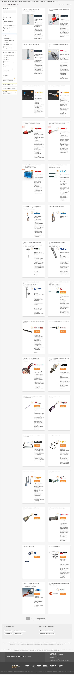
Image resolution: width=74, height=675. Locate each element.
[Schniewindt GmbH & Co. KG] (65, 514)
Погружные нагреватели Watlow (46, 630)
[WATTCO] (39, 128)
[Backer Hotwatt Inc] (39, 327)
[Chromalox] (65, 327)
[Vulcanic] (65, 288)
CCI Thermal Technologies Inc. (10, 27)
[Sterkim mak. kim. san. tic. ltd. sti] (39, 441)
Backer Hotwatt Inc (8, 21)
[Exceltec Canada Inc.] (39, 365)
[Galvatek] (39, 213)
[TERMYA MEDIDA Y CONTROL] (39, 477)
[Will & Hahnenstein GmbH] (39, 553)
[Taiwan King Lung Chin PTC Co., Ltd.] (65, 171)
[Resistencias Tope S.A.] (65, 441)
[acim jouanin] (65, 477)
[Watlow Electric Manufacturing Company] (39, 16)
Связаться (63, 292)
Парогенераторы (18, 633)
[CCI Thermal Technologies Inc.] (65, 402)
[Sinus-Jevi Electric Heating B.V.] (39, 514)
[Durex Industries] (65, 590)
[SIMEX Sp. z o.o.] (65, 249)
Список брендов (53, 653)
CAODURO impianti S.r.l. (9, 25)
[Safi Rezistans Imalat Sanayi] (65, 365)
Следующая (41, 619)
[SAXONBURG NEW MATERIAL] (39, 402)
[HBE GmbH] (65, 51)
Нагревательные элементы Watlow (47, 633)
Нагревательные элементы (20, 630)
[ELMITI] (39, 590)
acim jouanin (7, 17)
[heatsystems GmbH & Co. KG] (65, 553)
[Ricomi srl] (39, 249)
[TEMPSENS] (39, 92)
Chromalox (7, 28)
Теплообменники (8, 630)
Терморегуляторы (8, 633)
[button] (9, 8)
